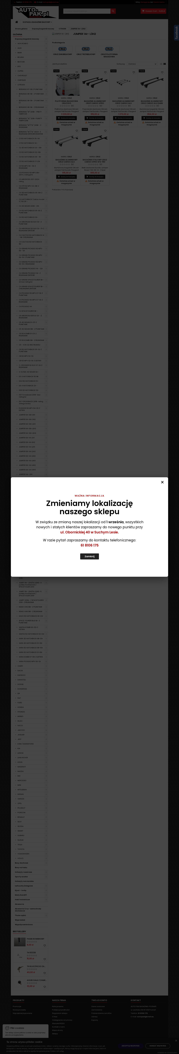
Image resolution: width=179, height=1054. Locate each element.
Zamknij (89, 556)
